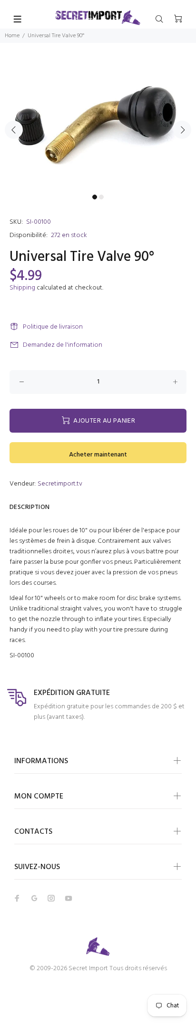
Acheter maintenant (98, 454)
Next (182, 130)
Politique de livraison (53, 326)
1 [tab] (94, 197)
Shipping (22, 287)
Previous (14, 130)
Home (12, 36)
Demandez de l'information (62, 345)
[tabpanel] (98, 124)
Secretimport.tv (60, 483)
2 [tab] (101, 197)
